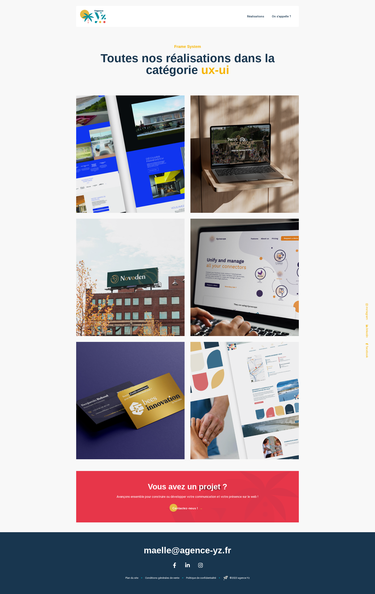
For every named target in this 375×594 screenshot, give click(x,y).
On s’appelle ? (281, 16)
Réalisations (255, 16)
